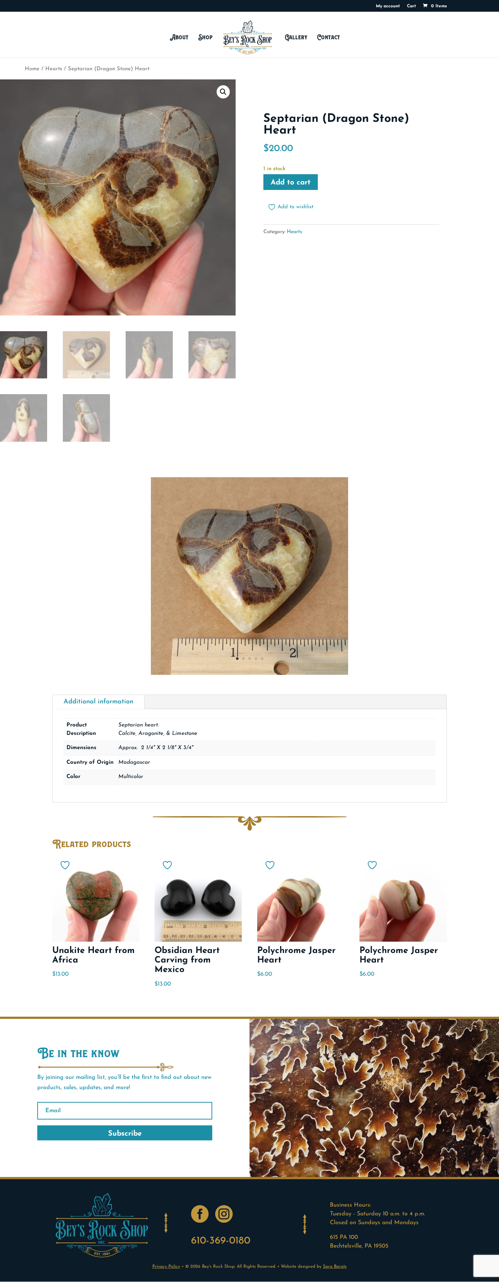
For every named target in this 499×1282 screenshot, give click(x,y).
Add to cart (291, 182)
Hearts (53, 69)
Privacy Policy (166, 1266)
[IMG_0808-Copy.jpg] (249, 673)
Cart (411, 6)
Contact (328, 37)
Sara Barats (335, 1266)
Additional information (98, 702)
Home (32, 69)
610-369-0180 (220, 1241)
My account (388, 6)
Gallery (296, 37)
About (179, 37)
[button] (223, 91)
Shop (205, 37)
